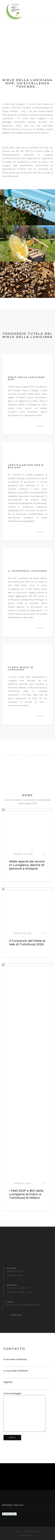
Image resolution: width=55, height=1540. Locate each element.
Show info (16, 1315)
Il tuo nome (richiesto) (15, 1359)
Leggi (40, 426)
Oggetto (8, 1382)
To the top (26, 1535)
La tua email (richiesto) (16, 1370)
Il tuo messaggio (12, 1393)
